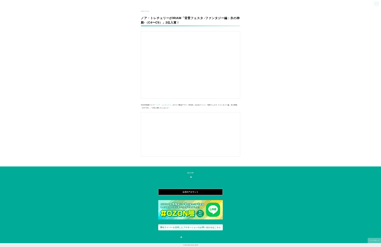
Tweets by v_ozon (165, 184)
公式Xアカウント (191, 192)
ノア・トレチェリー (164, 105)
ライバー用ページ (374, 240)
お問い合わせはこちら (190, 227)
